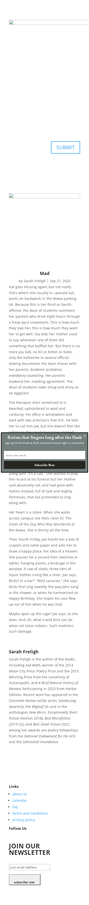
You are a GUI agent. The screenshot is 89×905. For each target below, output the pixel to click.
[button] (44, 437)
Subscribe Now (44, 465)
